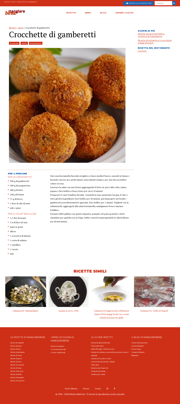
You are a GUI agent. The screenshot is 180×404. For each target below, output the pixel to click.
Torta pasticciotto (97, 346)
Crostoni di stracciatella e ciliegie (103, 362)
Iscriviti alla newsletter (140, 3)
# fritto (24, 43)
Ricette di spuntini (17, 377)
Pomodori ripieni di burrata (100, 343)
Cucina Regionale (137, 346)
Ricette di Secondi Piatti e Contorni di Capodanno (151, 35)
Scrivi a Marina (71, 388)
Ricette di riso (16, 349)
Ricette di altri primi (18, 352)
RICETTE (71, 13)
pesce (13, 2)
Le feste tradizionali (58, 352)
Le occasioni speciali (58, 349)
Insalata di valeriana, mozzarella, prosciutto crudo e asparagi (109, 353)
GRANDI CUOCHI (124, 13)
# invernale (14, 43)
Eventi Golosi (136, 349)
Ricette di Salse (16, 368)
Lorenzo (142, 51)
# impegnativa (35, 43)
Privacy (86, 388)
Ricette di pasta (16, 346)
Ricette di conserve (18, 381)
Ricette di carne (16, 355)
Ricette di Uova (16, 362)
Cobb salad (95, 365)
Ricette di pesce (16, 358)
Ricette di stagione (57, 346)
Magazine (134, 355)
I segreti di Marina (137, 352)
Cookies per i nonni (98, 374)
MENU (88, 13)
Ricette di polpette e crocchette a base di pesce (155, 41)
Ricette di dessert (17, 371)
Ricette (7, 2)
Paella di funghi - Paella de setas (102, 349)
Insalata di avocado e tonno (101, 358)
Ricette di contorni (17, 365)
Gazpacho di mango (98, 371)
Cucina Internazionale (139, 343)
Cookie (98, 388)
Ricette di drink (16, 374)
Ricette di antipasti (17, 343)
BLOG (103, 13)
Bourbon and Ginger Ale (99, 368)
